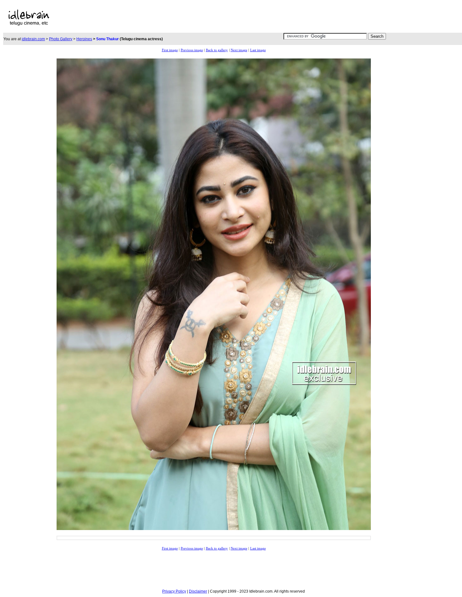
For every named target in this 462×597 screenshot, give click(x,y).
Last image (258, 50)
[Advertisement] (202, 17)
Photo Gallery (60, 39)
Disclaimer (198, 591)
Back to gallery (217, 50)
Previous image (192, 50)
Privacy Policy (174, 591)
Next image (239, 50)
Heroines (84, 39)
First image (170, 50)
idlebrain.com (33, 39)
